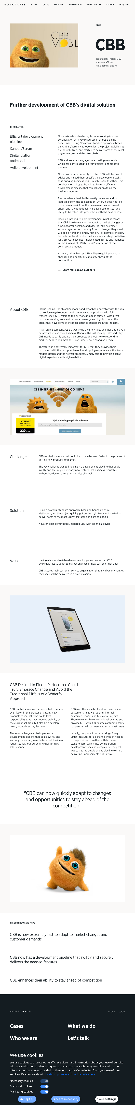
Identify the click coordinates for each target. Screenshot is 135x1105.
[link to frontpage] (20, 1011)
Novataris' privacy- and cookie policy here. (70, 1074)
